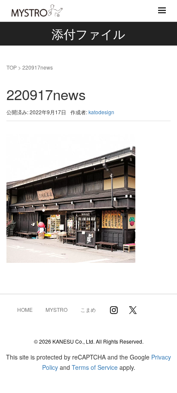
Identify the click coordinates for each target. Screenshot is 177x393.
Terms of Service (95, 367)
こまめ (88, 309)
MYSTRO (56, 309)
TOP (11, 67)
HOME (25, 309)
